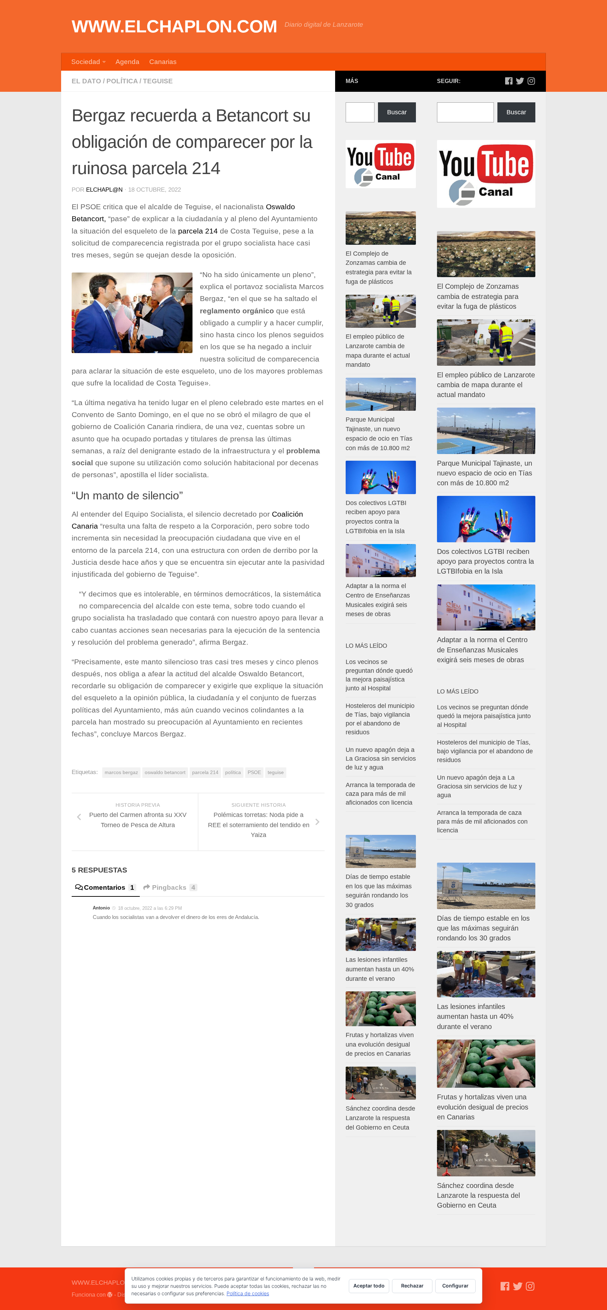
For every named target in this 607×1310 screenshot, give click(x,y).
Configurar (455, 1286)
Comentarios (109, 887)
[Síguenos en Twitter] (520, 81)
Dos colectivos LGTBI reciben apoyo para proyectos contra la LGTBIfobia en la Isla (485, 561)
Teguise (158, 81)
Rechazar (412, 1286)
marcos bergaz (121, 772)
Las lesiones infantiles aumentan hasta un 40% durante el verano (475, 1016)
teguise (276, 772)
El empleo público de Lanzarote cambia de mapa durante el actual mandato (486, 384)
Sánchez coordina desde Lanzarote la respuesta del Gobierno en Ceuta (478, 1195)
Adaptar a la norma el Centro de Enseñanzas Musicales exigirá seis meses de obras (482, 649)
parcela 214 (199, 231)
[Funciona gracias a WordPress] (110, 1295)
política (233, 772)
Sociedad (85, 61)
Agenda (127, 61)
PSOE (254, 772)
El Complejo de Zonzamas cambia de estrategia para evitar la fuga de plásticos (478, 296)
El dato (86, 81)
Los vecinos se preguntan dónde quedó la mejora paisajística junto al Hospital (484, 716)
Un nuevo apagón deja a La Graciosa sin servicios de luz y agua (479, 786)
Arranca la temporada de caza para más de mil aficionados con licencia (482, 821)
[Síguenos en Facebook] (508, 81)
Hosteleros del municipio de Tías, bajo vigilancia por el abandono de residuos (485, 751)
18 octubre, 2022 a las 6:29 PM (150, 908)
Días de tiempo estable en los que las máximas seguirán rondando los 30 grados (483, 928)
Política (122, 81)
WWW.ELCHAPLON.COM (175, 26)
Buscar (516, 112)
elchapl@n (104, 189)
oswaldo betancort (165, 772)
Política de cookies (248, 1293)
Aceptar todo (369, 1286)
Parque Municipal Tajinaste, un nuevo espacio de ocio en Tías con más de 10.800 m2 (484, 473)
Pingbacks (173, 887)
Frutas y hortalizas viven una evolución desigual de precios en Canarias (482, 1106)
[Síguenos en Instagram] (531, 81)
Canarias (163, 61)
